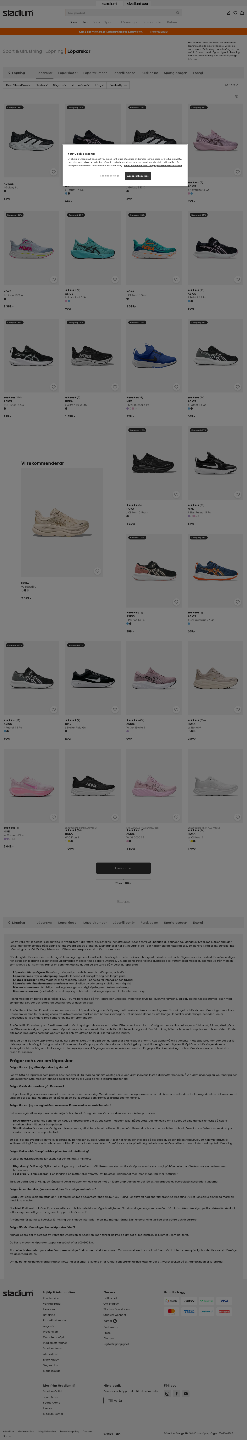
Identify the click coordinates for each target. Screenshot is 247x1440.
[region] (125, 165)
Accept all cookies (138, 176)
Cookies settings (109, 175)
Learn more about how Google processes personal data (153, 165)
